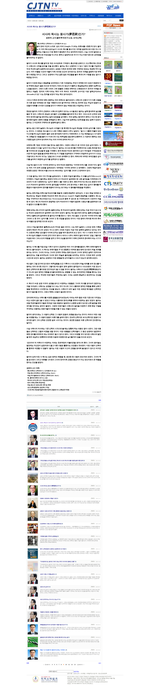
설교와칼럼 (57, 15)
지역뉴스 (92, 15)
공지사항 (69, 673)
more (121, 57)
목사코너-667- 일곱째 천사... (114, 44)
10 (66, 664)
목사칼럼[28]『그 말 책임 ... (113, 41)
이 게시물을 (95, 392)
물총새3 (108, 70)
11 (69, 664)
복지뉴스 (109, 15)
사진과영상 (74, 15)
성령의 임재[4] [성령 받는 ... (113, 37)
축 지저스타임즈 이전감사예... (114, 36)
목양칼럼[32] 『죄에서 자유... (114, 48)
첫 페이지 (47, 664)
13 (75, 664)
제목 (105, 20)
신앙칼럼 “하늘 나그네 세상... (114, 46)
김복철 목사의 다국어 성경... (113, 51)
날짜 (97, 406)
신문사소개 (76, 673)
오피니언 (83, 15)
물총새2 (118, 70)
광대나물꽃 (117, 96)
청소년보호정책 (102, 673)
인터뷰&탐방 (66, 15)
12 (72, 664)
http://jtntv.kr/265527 (32, 29)
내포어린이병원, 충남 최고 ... (114, 49)
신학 (49, 15)
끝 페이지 (80, 664)
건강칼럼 (118, 15)
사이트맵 (82, 673)
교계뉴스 (32, 15)
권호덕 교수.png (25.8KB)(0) (36, 395)
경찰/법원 (101, 15)
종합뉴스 (40, 15)
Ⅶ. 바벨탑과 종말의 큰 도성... (114, 42)
